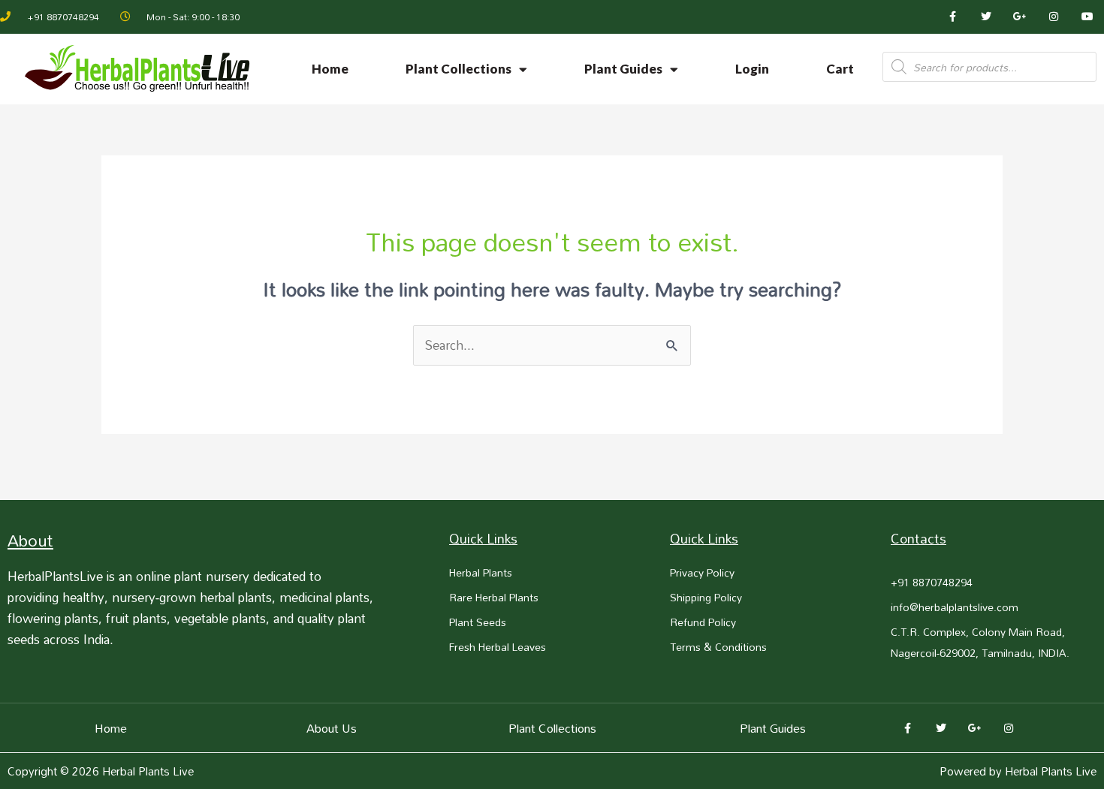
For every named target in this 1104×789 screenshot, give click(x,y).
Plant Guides (623, 69)
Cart (840, 69)
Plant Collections (458, 69)
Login (752, 69)
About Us (331, 728)
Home (330, 69)
